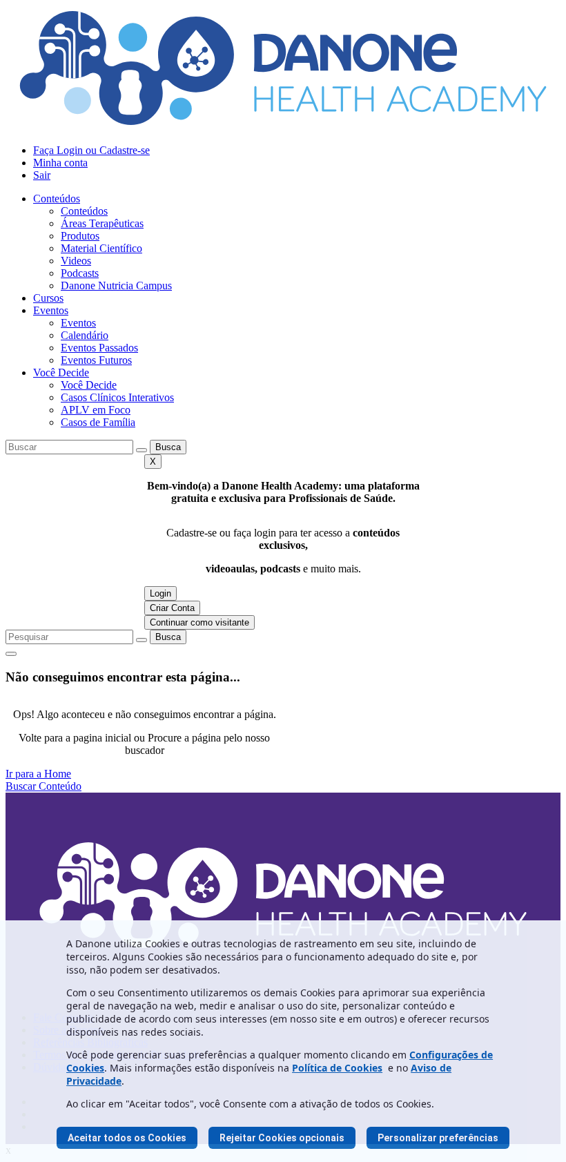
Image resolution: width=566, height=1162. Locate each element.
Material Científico (101, 248)
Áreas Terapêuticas (102, 223)
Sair (41, 175)
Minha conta (60, 162)
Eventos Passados (99, 348)
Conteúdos (56, 198)
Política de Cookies (337, 1067)
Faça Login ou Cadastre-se (91, 150)
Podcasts (80, 273)
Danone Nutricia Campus (116, 285)
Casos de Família (98, 422)
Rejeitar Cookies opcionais (281, 1137)
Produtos (80, 236)
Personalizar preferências (438, 1137)
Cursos (48, 298)
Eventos (50, 310)
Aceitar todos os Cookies (127, 1137)
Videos (76, 261)
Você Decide (61, 372)
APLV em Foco (95, 410)
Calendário (84, 335)
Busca (168, 447)
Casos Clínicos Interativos (117, 397)
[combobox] (69, 447)
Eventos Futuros (96, 360)
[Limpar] (141, 450)
